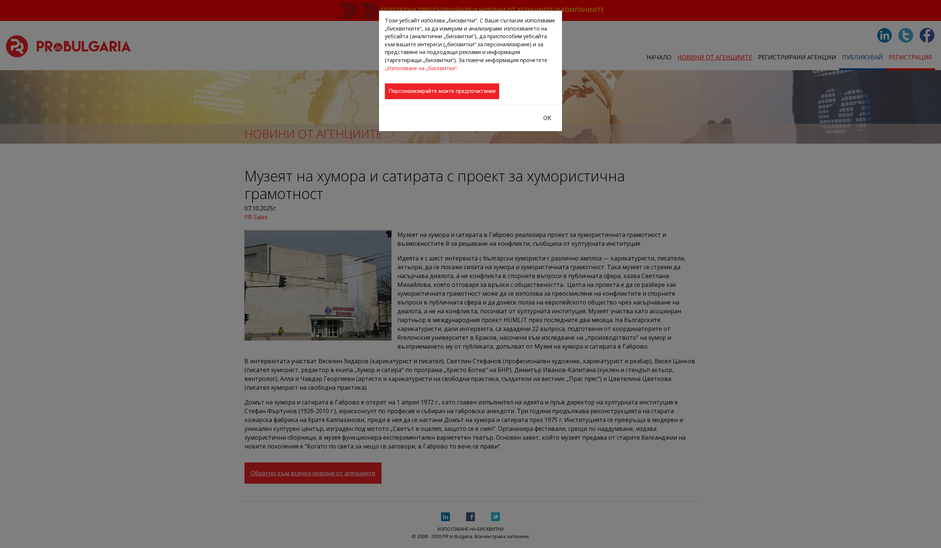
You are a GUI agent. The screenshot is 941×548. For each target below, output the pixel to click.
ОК (547, 118)
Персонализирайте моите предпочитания (442, 91)
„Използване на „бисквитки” (421, 68)
